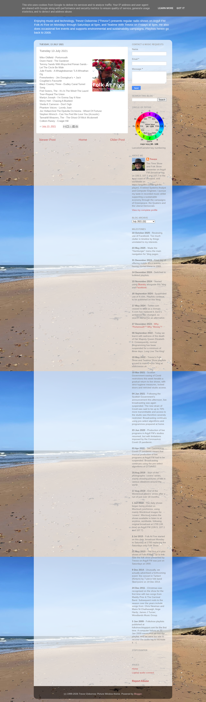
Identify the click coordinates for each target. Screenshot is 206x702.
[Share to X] (70, 126)
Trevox (153, 159)
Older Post (117, 139)
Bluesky (142, 284)
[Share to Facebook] (73, 126)
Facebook (141, 287)
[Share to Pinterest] (76, 126)
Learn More (165, 8)
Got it (181, 8)
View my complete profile (144, 210)
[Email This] (64, 126)
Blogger (138, 694)
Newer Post (47, 139)
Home (83, 139)
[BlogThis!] (67, 126)
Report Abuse (140, 681)
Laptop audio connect (143, 672)
